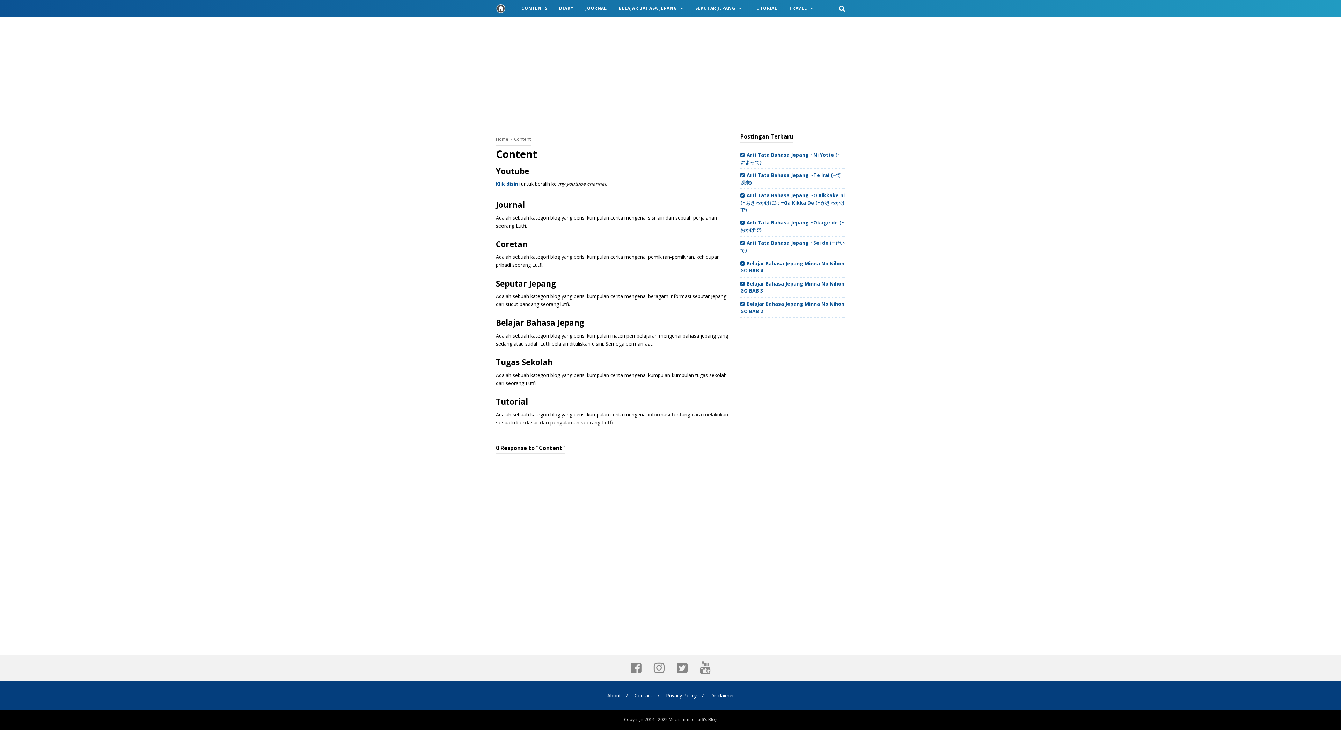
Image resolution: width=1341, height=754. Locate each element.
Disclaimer (722, 695)
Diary (566, 8)
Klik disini (508, 183)
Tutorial (765, 8)
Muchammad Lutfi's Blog (693, 720)
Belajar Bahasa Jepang (648, 8)
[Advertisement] (670, 73)
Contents (534, 8)
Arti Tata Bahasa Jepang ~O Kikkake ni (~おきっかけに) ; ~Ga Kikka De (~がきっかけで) (792, 202)
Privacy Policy (681, 695)
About (614, 695)
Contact (643, 695)
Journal (596, 8)
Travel (798, 8)
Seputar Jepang (715, 8)
